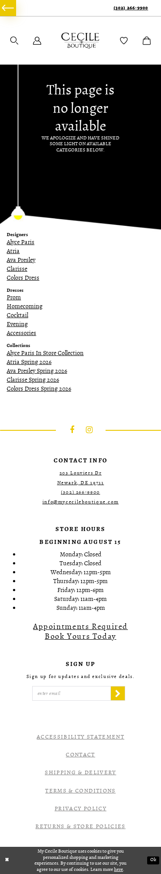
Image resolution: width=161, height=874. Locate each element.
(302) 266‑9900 (131, 8)
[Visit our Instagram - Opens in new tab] (89, 430)
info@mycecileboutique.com (80, 501)
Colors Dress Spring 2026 (39, 388)
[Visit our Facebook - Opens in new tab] (72, 430)
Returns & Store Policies (80, 826)
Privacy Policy (80, 808)
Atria (13, 251)
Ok (153, 860)
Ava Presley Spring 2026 (37, 371)
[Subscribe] (117, 693)
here (118, 869)
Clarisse (17, 269)
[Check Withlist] (124, 41)
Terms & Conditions (80, 790)
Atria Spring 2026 (29, 362)
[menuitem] (8, 8)
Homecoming (24, 306)
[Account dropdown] (37, 41)
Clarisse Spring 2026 (33, 380)
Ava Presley (21, 260)
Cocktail (17, 315)
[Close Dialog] (7, 860)
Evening (17, 324)
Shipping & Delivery (80, 772)
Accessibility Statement (80, 736)
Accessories (21, 333)
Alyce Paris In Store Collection (45, 353)
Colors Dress (23, 278)
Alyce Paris (20, 242)
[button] (14, 41)
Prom (14, 297)
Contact (80, 754)
